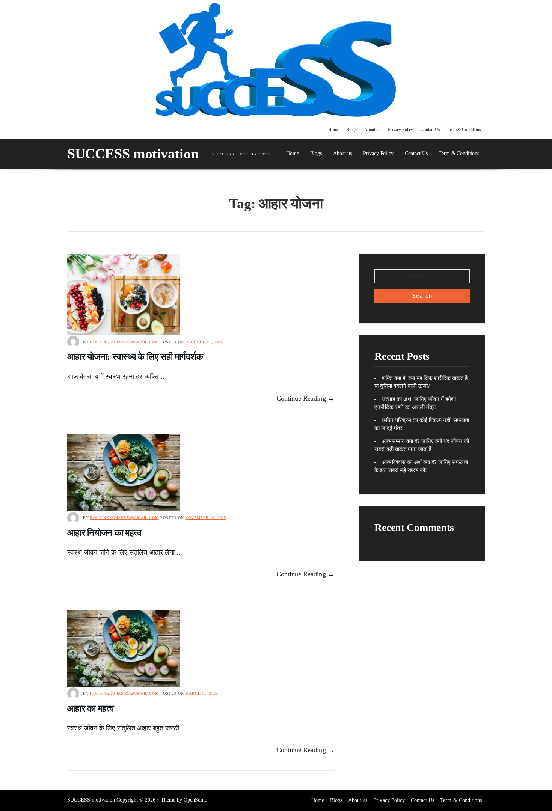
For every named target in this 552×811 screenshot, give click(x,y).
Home (333, 129)
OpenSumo (195, 800)
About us (372, 129)
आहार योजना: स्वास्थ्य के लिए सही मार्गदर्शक (135, 357)
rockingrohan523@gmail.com (124, 342)
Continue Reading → (305, 398)
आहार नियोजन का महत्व (104, 533)
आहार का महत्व (90, 708)
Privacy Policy (400, 129)
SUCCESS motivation (132, 153)
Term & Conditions (464, 129)
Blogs (351, 129)
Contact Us (430, 129)
